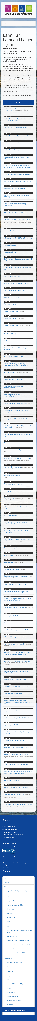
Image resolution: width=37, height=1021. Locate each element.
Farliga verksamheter (13, 901)
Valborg (6, 882)
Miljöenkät (10, 913)
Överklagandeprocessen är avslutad (18, 576)
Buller (8, 921)
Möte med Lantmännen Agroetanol (18, 450)
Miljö (5, 886)
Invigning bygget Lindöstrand (13, 379)
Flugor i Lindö (11, 909)
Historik (9, 988)
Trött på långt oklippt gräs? (12, 780)
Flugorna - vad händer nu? (12, 711)
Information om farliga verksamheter (18, 403)
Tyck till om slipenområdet (15, 905)
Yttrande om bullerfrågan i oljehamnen (16, 787)
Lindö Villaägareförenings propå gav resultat (18, 805)
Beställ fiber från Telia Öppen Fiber (15, 585)
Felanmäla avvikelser (13, 897)
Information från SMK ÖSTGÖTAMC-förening (18, 238)
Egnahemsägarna (12, 996)
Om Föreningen (9, 971)
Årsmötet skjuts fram (10, 304)
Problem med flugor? (10, 548)
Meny (5, 23)
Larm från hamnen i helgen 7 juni (14, 290)
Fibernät (6, 926)
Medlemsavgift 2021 (10, 252)
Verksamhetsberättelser (14, 1000)
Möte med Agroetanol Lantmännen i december (15, 507)
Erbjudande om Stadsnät (16, 687)
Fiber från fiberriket (10, 623)
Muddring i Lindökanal (11, 231)
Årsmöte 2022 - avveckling (15, 984)
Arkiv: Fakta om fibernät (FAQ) (16, 953)
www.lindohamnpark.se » (10, 847)
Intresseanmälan (12, 937)
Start (5, 878)
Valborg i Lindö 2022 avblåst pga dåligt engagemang (16, 128)
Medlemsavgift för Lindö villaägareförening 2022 (17, 157)
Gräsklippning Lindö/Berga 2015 (14, 740)
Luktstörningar (11, 917)
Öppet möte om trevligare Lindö (14, 484)
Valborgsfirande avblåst (11, 297)
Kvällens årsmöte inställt (14, 143)
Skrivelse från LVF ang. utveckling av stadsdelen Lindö (15, 523)
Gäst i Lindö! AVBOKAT (15, 311)
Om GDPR (10, 1004)
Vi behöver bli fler (16, 372)
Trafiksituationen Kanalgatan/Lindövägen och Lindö (18, 259)
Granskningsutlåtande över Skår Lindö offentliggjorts (16, 531)
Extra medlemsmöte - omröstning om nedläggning (16, 110)
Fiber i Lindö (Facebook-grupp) (12, 857)
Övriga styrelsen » (8, 837)
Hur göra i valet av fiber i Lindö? (18, 644)
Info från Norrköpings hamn (12, 276)
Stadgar (9, 976)
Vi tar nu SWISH (16, 555)
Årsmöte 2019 (13, 443)
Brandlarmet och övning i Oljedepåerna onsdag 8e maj (16, 411)
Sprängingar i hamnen (15, 341)
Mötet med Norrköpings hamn (13, 637)
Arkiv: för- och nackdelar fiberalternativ (19, 945)
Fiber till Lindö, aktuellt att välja (13, 694)
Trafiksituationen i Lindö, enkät (13, 212)
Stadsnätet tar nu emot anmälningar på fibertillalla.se (16, 672)
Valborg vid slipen (14, 562)
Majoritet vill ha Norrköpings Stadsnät (15, 680)
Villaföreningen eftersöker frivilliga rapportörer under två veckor (18, 426)
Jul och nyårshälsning (11, 515)
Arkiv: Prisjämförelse (13, 949)
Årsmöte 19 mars (18, 499)
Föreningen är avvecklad (14, 962)
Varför (8, 966)
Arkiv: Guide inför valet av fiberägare (18, 941)
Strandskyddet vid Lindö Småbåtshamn (18, 755)
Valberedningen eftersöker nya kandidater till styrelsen (18, 435)
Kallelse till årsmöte (10, 245)
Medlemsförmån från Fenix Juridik (14, 188)
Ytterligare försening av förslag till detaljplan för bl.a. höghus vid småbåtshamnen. (17, 653)
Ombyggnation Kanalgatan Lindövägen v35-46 (18, 268)
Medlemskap (8, 958)
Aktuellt (18, 102)
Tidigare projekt (11, 992)
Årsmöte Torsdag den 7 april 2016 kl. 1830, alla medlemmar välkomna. (17, 599)
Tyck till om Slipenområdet (17, 476)
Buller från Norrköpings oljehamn (17, 795)
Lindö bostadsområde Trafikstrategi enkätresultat (15, 204)
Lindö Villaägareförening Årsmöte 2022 (16, 150)
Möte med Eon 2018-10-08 (18, 467)
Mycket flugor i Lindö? (11, 725)
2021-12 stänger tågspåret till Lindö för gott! (17, 181)
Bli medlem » (6, 868)
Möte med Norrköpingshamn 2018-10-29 (17, 459)
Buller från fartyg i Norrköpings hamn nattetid (18, 747)
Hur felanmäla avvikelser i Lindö (14, 356)
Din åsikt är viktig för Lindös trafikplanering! (18, 221)
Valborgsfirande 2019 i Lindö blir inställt (16, 419)
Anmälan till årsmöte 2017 (14, 569)
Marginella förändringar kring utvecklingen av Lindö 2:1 (18, 732)
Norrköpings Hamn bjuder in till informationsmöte (13, 387)
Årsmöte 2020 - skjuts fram (14, 334)
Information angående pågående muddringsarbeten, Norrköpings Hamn (16, 364)
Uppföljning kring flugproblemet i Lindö (16, 630)
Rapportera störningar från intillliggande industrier (16, 348)
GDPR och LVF (9, 491)
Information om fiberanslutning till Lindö (16, 592)
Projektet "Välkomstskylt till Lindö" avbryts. (17, 174)
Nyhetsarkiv (10, 980)
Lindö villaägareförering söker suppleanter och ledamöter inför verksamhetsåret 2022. (17, 166)
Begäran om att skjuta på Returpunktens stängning (16, 196)
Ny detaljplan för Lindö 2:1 (12, 616)
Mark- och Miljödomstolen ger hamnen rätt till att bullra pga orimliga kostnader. (18, 772)
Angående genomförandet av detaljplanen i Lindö (17, 540)
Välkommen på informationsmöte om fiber (17, 662)
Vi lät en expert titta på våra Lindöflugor (16, 718)
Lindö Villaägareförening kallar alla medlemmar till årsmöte (15, 119)
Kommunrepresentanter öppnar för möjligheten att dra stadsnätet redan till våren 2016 (18, 702)
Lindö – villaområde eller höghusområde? (17, 765)
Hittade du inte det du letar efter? (15, 1010)
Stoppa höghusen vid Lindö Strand (18, 608)
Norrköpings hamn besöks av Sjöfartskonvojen (13, 395)
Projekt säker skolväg (14, 318)
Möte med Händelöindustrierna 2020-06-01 (17, 283)
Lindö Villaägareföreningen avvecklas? (16, 136)
